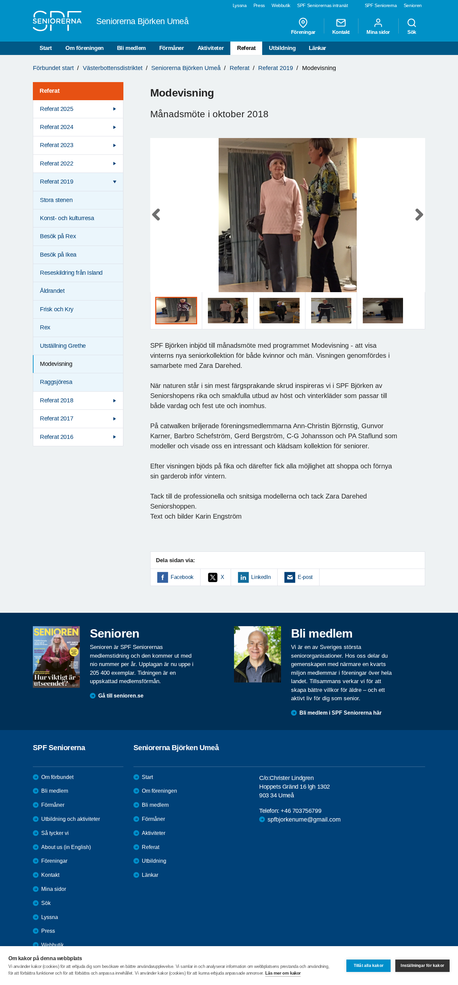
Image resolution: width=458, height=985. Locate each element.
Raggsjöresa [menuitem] (56, 382)
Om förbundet (57, 777)
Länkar (317, 48)
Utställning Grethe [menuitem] (63, 345)
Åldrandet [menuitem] (52, 290)
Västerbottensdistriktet (112, 68)
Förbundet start (53, 68)
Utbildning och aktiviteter (70, 819)
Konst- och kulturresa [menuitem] (67, 218)
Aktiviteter (210, 48)
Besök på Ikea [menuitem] (58, 254)
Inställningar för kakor (422, 965)
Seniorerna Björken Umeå (186, 68)
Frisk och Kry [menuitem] (56, 309)
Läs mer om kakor (283, 973)
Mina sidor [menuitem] (378, 32)
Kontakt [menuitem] (341, 32)
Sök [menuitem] (411, 32)
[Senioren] (56, 657)
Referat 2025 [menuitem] (56, 109)
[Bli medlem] (257, 654)
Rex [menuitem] (45, 327)
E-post (305, 577)
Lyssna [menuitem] (240, 5)
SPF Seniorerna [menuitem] (381, 5)
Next (417, 221)
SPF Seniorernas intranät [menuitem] (322, 5)
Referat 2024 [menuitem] (56, 127)
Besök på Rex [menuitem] (58, 236)
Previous (158, 221)
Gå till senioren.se (121, 696)
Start (46, 48)
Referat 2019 (275, 68)
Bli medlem (131, 48)
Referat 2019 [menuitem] (56, 181)
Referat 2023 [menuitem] (56, 145)
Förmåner (171, 48)
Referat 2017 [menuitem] (56, 418)
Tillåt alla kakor (369, 965)
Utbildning (282, 48)
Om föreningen (84, 48)
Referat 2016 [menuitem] (56, 437)
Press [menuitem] (259, 5)
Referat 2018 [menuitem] (56, 400)
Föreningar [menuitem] (303, 32)
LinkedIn (261, 577)
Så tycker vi (55, 833)
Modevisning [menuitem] (56, 363)
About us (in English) (66, 847)
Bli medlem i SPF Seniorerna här (340, 713)
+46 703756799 (301, 810)
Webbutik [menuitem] (281, 5)
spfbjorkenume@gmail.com (304, 819)
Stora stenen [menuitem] (56, 200)
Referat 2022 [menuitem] (56, 163)
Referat (246, 48)
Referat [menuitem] (49, 90)
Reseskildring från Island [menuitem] (71, 272)
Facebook (182, 577)
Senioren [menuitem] (413, 5)
